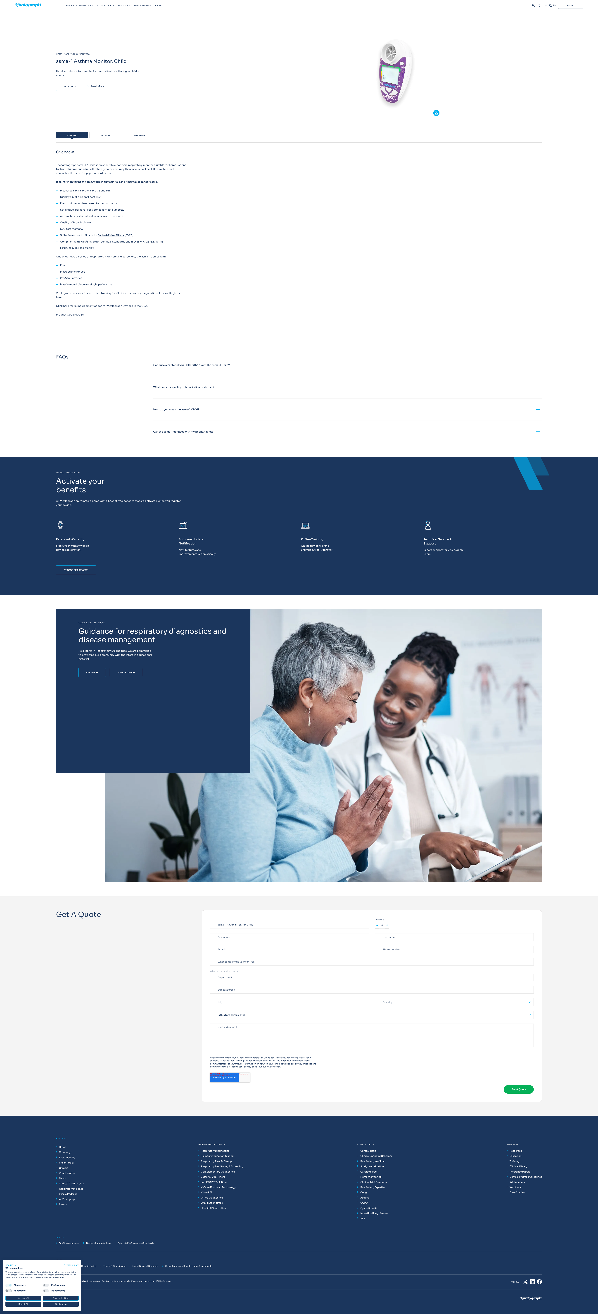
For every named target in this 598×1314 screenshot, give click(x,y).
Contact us (107, 1281)
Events (63, 1204)
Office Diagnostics (212, 1197)
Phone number (382, 944)
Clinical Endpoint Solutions (376, 1155)
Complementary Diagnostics (218, 1171)
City (212, 997)
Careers (63, 1167)
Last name (380, 932)
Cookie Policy (89, 1266)
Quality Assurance (69, 1243)
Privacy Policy (273, 1066)
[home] (40, 5)
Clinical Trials (368, 1150)
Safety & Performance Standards (136, 1243)
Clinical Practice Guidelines (526, 1176)
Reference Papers (520, 1171)
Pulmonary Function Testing (217, 1155)
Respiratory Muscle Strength (217, 1161)
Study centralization (372, 1166)
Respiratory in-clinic (372, 1161)
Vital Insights (67, 1173)
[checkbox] (8, 1285)
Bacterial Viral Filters (213, 1176)
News (62, 1178)
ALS (362, 1218)
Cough (364, 1192)
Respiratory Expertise (372, 1187)
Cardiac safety (368, 1171)
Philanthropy (66, 1162)
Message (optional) (220, 1022)
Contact (570, 5)
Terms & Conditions (114, 1266)
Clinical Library (518, 1166)
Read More (97, 86)
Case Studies (517, 1192)
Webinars (515, 1187)
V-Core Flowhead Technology (218, 1187)
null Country (381, 997)
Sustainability (67, 1157)
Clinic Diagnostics (212, 1202)
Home (62, 1147)
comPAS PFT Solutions (214, 1182)
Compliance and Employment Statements (188, 1266)
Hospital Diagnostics (213, 1208)
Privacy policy (71, 1265)
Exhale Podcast (68, 1193)
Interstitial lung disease (374, 1213)
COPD (364, 1202)
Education (516, 1155)
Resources (516, 1150)
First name (215, 932)
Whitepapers (517, 1182)
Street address (217, 984)
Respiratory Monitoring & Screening (222, 1166)
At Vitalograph (67, 1199)
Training (515, 1161)
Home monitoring (371, 1176)
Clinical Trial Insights (71, 1183)
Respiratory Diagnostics (215, 1150)
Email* (213, 944)
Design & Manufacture (98, 1243)
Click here (62, 306)
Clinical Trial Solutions (373, 1182)
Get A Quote (70, 86)
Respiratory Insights (71, 1188)
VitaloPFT (206, 1192)
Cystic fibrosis (368, 1208)
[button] (11, 1265)
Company (65, 1152)
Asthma (365, 1197)
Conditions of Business (145, 1266)
